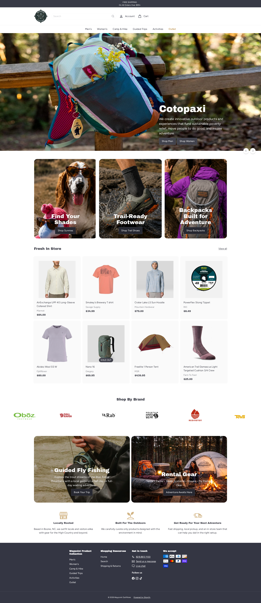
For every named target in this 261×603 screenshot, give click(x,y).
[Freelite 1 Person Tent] (155, 350)
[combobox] (84, 16)
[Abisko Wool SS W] (57, 350)
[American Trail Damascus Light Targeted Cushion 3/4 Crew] (204, 352)
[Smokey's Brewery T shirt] (106, 286)
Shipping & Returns (111, 566)
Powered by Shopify (142, 597)
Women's (102, 29)
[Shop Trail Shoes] (130, 198)
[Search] (113, 16)
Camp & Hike (120, 29)
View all (222, 248)
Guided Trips (140, 29)
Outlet (172, 29)
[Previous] (246, 151)
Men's (88, 29)
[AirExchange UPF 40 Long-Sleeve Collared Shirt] (57, 287)
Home (104, 556)
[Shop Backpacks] (195, 198)
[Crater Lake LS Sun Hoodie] (155, 286)
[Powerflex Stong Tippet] (204, 286)
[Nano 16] (106, 350)
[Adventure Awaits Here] (179, 469)
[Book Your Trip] (82, 469)
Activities (158, 29)
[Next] (253, 151)
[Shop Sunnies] (65, 198)
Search (104, 561)
